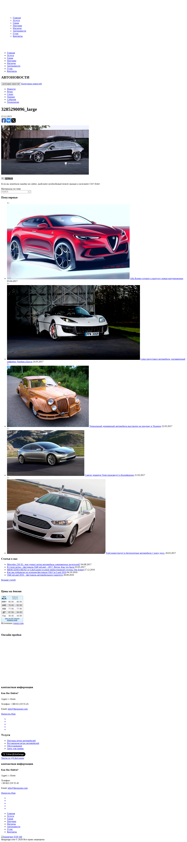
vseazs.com (18, 623)
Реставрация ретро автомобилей (23, 743)
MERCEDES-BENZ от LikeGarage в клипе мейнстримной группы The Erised (45, 569)
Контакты (18, 36)
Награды (17, 28)
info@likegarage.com (18, 709)
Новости (11, 89)
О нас (16, 33)
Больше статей (8, 580)
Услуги (16, 20)
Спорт (10, 94)
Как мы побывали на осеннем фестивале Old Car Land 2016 (36, 572)
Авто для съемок (15, 748)
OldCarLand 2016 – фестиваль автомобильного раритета (35, 575)
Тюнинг (11, 97)
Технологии (13, 102)
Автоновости (19, 31)
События (11, 99)
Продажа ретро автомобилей (21, 740)
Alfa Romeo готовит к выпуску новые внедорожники (156, 278)
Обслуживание (14, 746)
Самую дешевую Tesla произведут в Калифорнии (109, 475)
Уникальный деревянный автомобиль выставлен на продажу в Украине (125, 426)
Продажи (17, 25)
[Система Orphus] (7, 179)
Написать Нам (8, 714)
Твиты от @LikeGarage (12, 758)
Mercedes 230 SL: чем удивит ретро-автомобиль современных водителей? (43, 564)
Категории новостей (31, 83)
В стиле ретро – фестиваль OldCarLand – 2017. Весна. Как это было (40, 567)
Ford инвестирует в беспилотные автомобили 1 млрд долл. (135, 553)
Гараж (16, 23)
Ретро (10, 91)
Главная (17, 17)
